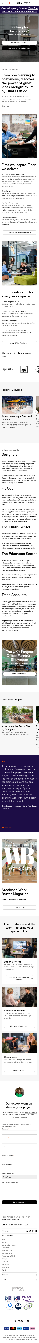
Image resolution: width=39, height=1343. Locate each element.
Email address (6, 1147)
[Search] (3, 3)
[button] (35, 369)
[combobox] (3, 3)
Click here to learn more (18, 1026)
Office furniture (7, 1236)
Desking (4, 1242)
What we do (6, 1275)
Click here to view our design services (18, 978)
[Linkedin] (27, 1231)
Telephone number (7, 1156)
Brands (4, 1270)
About (4, 1280)
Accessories (6, 1267)
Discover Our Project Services (19, 48)
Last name (5, 1138)
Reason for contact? (8, 1173)
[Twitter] (30, 1231)
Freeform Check (7, 1124)
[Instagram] (33, 1231)
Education (5, 1264)
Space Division (7, 1253)
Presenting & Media (9, 1256)
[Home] (19, 3)
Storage (4, 1259)
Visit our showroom (18, 43)
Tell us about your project (10, 1182)
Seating (4, 1239)
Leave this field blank (9, 1127)
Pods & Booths (7, 1250)
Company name (7, 1165)
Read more (5, 106)
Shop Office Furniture (18, 343)
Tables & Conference (9, 1245)
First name (5, 1129)
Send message (18, 1202)
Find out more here (19, 674)
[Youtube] (36, 1231)
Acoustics (5, 1262)
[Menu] (36, 3)
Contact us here (18, 1070)
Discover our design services (18, 232)
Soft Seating (6, 1248)
